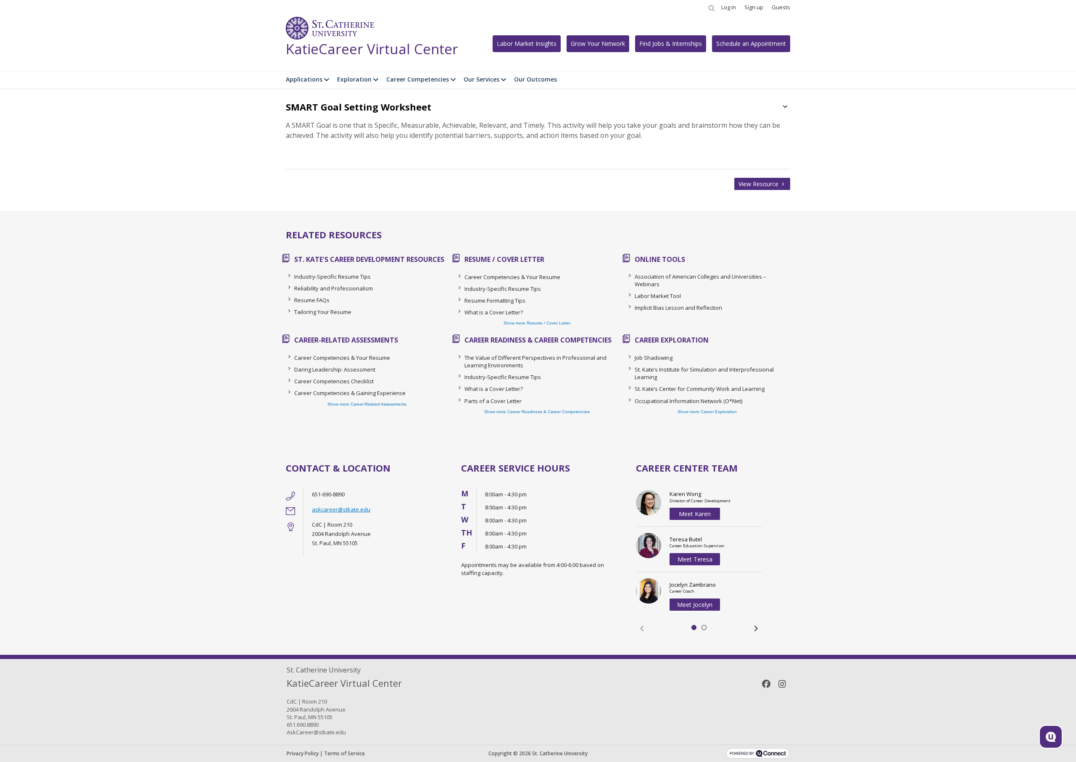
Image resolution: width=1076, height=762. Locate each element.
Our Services (481, 79)
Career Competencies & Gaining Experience (350, 393)
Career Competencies (417, 79)
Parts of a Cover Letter (493, 401)
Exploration (354, 79)
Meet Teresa (695, 559)
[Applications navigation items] (327, 79)
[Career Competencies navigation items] (454, 79)
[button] (642, 628)
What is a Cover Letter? (493, 312)
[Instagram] (782, 684)
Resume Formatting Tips (494, 300)
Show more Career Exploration (707, 411)
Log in (728, 7)
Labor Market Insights (526, 43)
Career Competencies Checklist (334, 381)
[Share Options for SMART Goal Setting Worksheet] (785, 107)
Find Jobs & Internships (670, 43)
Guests (781, 7)
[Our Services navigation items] (504, 79)
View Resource (759, 184)
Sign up (753, 7)
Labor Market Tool (658, 296)
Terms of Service (344, 753)
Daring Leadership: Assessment (334, 369)
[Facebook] (766, 684)
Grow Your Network (598, 43)
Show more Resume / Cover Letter (537, 323)
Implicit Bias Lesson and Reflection (678, 307)
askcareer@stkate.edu (341, 509)
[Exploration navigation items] (377, 79)
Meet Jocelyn (694, 605)
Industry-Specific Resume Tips (332, 276)
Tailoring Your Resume (322, 312)
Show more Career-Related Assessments (366, 404)
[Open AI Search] (1051, 737)
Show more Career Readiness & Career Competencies (537, 411)
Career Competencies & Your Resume (512, 277)
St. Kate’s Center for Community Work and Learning (700, 389)
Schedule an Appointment (751, 43)
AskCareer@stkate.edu (316, 732)
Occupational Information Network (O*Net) (688, 401)
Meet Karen (695, 514)
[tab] (693, 627)
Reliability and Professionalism (333, 288)
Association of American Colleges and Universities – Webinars (700, 280)
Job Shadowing (653, 357)
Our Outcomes (535, 79)
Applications (304, 79)
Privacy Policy (303, 753)
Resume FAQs (312, 300)
